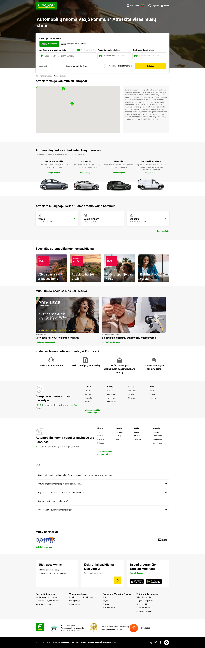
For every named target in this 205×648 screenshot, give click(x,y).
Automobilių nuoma (44, 76)
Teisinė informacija (78, 642)
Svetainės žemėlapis (61, 642)
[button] (72, 104)
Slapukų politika (94, 642)
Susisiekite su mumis (110, 642)
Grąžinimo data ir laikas (143, 50)
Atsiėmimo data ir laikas (109, 50)
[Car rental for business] (117, 580)
